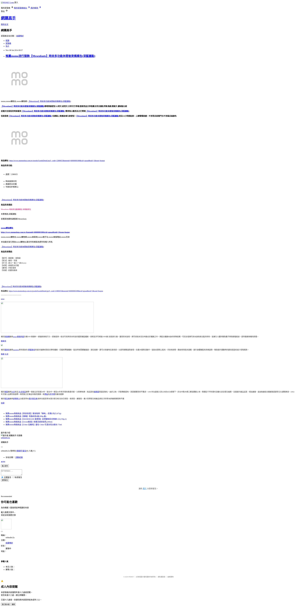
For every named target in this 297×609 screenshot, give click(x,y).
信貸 (2, 403)
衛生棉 (7, 399)
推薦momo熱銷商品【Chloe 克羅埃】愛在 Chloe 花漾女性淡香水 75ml (34, 425)
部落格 (8, 43)
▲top (3, 461)
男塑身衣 (31, 350)
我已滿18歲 (6, 604)
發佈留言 (5, 480)
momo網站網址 (7, 228)
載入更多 (5, 466)
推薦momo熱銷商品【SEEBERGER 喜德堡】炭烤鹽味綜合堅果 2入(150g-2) (36, 419)
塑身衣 (3, 341)
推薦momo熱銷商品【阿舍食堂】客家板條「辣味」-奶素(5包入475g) (33, 413)
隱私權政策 (161, 577)
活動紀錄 (19, 457)
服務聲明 (171, 577)
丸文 (6, 354)
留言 (24, 451)
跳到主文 (4, 24)
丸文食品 (22, 392)
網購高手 (8, 18)
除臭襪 (7, 337)
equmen (16, 350)
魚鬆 (2, 354)
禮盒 (46, 394)
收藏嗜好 (20, 36)
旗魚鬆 (96, 392)
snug (2, 299)
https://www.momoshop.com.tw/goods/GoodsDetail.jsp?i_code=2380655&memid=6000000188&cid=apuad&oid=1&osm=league (57, 161)
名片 (7, 46)
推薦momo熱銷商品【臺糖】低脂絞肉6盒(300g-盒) (26, 416)
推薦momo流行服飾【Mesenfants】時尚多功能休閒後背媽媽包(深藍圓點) (50, 55)
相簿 (7, 41)
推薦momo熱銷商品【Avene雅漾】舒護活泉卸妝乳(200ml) (29, 422)
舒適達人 (16, 399)
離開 (13, 604)
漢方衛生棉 (33, 399)
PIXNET (131, 577)
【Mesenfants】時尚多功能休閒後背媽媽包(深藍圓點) (49, 101)
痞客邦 (19, 451)
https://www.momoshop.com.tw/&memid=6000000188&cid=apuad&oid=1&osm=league (35, 232)
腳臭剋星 (20, 337)
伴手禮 (52, 394)
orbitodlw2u (5, 438)
